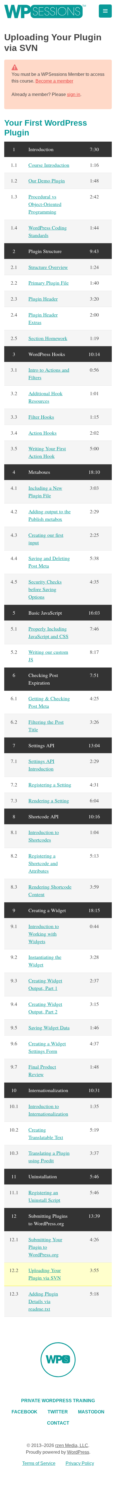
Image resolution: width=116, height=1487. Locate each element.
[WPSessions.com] (45, 11)
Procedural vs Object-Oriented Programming (44, 204)
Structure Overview (48, 267)
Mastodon (91, 1411)
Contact (58, 1423)
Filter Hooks (41, 416)
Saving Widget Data (49, 1027)
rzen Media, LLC (71, 1445)
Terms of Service (38, 1463)
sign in (73, 94)
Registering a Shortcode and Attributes (43, 863)
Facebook (24, 1411)
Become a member (54, 81)
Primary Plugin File (48, 282)
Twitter (58, 1411)
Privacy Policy (80, 1463)
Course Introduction (48, 164)
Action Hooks (42, 432)
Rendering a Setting (48, 800)
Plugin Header (43, 298)
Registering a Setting (49, 784)
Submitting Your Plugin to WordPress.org (45, 1247)
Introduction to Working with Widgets (43, 934)
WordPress (78, 1452)
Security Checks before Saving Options (45, 589)
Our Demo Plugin (46, 180)
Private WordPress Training (58, 1400)
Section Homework (47, 338)
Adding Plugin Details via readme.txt (43, 1301)
